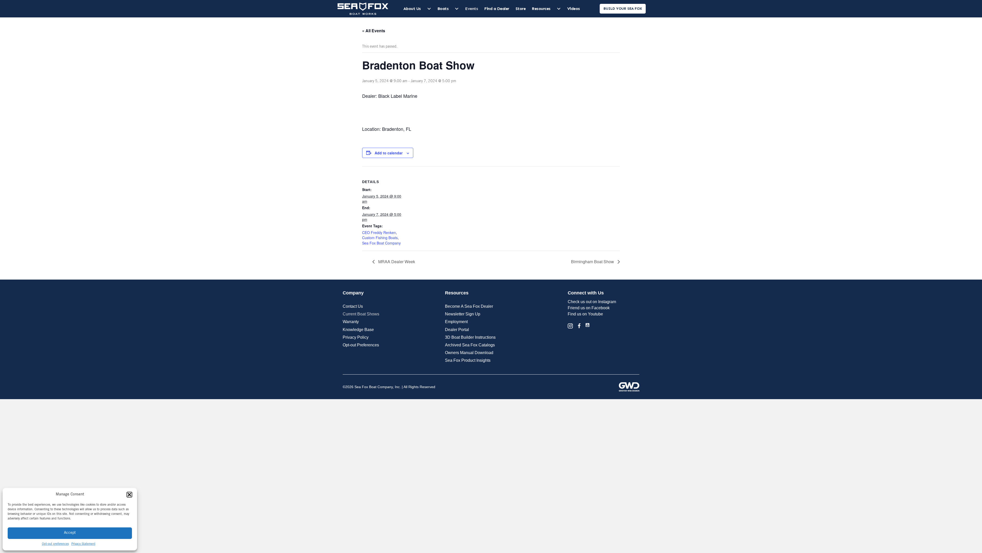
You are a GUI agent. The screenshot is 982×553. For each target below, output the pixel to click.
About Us (412, 8)
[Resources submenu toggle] (559, 8)
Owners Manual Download (469, 352)
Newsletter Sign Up (462, 314)
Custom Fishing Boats (380, 237)
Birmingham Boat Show (593, 261)
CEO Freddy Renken (379, 232)
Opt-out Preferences (361, 345)
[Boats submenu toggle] (457, 8)
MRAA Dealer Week (396, 261)
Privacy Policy (356, 337)
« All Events (373, 31)
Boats (443, 8)
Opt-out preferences (55, 544)
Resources (541, 8)
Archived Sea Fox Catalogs (470, 345)
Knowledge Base (358, 329)
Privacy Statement (83, 544)
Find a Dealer (496, 8)
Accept (70, 533)
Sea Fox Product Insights (467, 360)
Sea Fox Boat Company (381, 243)
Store (521, 8)
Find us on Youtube (585, 314)
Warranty (351, 322)
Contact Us (353, 306)
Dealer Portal (457, 329)
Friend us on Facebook (589, 308)
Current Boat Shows (361, 314)
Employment (456, 322)
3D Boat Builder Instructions (470, 337)
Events (471, 8)
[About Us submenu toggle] (429, 8)
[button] (129, 494)
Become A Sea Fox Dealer (469, 306)
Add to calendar (389, 152)
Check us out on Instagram (592, 302)
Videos (573, 8)
